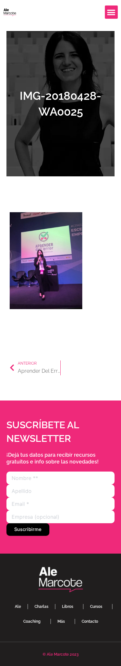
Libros (67, 606)
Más (61, 621)
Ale (18, 606)
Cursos (96, 606)
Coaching (32, 621)
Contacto (90, 621)
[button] (111, 12)
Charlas (41, 606)
